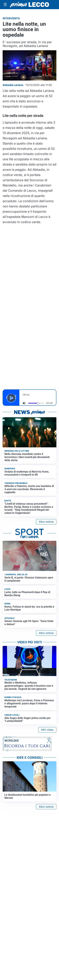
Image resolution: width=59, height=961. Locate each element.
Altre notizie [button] (46, 521)
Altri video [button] (47, 729)
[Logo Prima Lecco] (29, 5)
